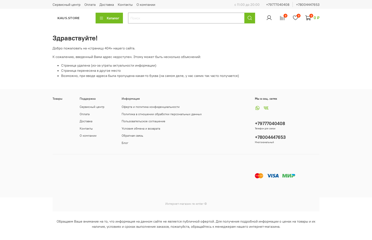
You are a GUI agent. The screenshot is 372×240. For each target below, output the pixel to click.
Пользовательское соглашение (143, 121)
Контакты (125, 4)
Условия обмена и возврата (141, 128)
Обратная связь (132, 136)
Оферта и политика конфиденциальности (151, 107)
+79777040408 (277, 4)
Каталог (113, 18)
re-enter (197, 204)
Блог (125, 143)
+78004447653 (307, 4)
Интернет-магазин (178, 204)
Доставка (106, 4)
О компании (145, 4)
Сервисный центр (67, 4)
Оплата (90, 4)
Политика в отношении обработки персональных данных (162, 114)
